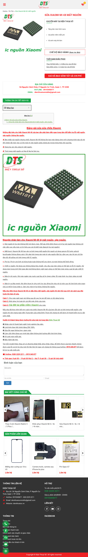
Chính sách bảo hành (11, 536)
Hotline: (38, 90)
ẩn (31, 116)
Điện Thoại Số (54, 320)
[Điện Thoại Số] (44, 5)
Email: (30, 92)
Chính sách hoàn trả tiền (12, 539)
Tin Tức (11, 11)
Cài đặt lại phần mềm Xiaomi (24, 305)
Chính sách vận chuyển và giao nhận (16, 533)
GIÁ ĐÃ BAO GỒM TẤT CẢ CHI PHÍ (65, 76)
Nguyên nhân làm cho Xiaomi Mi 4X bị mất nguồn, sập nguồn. (29, 122)
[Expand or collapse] (28, 107)
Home (5, 11)
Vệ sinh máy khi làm (55, 40)
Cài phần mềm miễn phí (56, 35)
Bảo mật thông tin (9, 527)
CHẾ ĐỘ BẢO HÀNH (65, 52)
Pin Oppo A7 (64, 467)
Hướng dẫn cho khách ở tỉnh (13, 542)
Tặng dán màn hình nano (57, 29)
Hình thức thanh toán (11, 530)
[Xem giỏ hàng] (83, 4)
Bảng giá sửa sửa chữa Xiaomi (15, 120)
